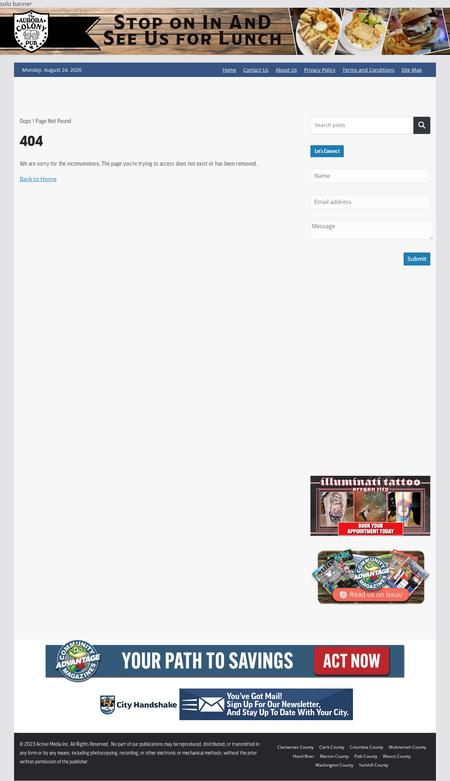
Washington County (334, 765)
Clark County (331, 747)
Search (421, 125)
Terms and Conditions (368, 69)
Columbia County (366, 747)
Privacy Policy (319, 69)
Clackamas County (295, 747)
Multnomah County (407, 747)
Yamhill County (373, 765)
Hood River (303, 756)
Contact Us (256, 69)
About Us (286, 69)
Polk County (365, 756)
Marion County (334, 756)
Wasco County (397, 756)
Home (229, 69)
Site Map (411, 69)
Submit (416, 259)
